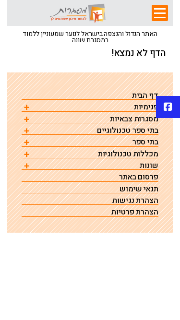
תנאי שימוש (139, 189)
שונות (149, 166)
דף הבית (145, 96)
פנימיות (146, 107)
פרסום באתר (138, 177)
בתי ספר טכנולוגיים (127, 131)
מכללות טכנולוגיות (128, 154)
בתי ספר (145, 142)
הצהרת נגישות (135, 201)
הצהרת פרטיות (134, 212)
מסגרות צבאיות (134, 119)
